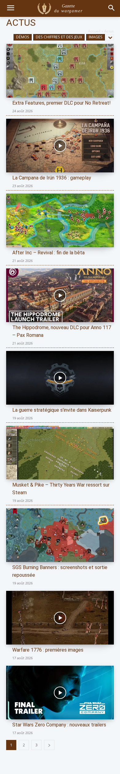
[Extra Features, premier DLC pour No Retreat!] (60, 71)
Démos (22, 37)
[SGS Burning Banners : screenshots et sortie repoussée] (60, 535)
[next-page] (49, 745)
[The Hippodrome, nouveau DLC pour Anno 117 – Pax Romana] (60, 295)
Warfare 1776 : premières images (47, 650)
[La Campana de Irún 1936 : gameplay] (60, 145)
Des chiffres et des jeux (59, 37)
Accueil (94, 31)
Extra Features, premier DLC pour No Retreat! (61, 103)
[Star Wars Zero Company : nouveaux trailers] (60, 692)
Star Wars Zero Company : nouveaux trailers (59, 725)
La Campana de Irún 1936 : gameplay (51, 178)
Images (95, 37)
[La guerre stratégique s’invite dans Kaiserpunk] (60, 378)
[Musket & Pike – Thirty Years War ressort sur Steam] (60, 452)
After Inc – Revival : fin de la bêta (48, 253)
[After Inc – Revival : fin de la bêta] (60, 220)
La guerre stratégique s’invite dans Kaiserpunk (61, 410)
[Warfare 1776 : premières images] (60, 618)
